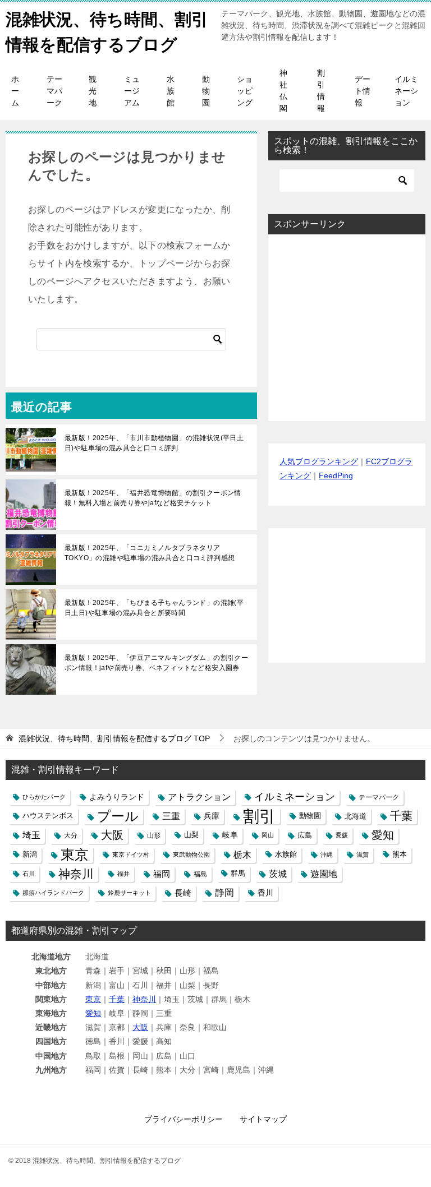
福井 (123, 873)
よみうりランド (116, 796)
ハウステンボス (48, 816)
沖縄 (326, 854)
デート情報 (362, 91)
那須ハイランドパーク (53, 892)
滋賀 (362, 854)
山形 (154, 835)
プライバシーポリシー (183, 1119)
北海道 (355, 816)
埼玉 (31, 835)
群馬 (238, 873)
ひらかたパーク (44, 796)
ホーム (15, 91)
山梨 (191, 835)
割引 (259, 816)
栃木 (242, 855)
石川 (28, 873)
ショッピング (245, 91)
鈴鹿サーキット (129, 892)
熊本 (399, 854)
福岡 (161, 874)
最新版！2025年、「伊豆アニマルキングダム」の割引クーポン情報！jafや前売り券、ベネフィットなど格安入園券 (156, 663)
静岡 (224, 893)
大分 (70, 835)
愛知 (383, 835)
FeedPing (336, 475)
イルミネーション (406, 91)
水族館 (171, 91)
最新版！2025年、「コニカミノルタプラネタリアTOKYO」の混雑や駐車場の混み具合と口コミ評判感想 (150, 553)
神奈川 (76, 873)
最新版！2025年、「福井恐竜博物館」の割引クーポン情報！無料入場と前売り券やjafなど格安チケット (153, 498)
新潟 (29, 854)
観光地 (93, 91)
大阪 (112, 835)
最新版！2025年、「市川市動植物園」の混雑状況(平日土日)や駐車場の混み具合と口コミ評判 (154, 443)
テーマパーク (54, 91)
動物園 (206, 91)
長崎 (183, 893)
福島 (200, 873)
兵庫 (211, 815)
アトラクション (199, 797)
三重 (171, 816)
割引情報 (321, 90)
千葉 (401, 816)
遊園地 (323, 874)
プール (118, 816)
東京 (75, 854)
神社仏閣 (283, 90)
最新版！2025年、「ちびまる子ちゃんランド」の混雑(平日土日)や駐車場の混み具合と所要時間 (154, 608)
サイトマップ (263, 1119)
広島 (304, 835)
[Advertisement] (346, 327)
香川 (265, 892)
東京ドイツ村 (130, 854)
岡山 (268, 835)
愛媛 (342, 835)
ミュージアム (132, 91)
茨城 (278, 874)
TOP (114, 738)
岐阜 (230, 834)
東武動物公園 (191, 854)
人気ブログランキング (318, 461)
